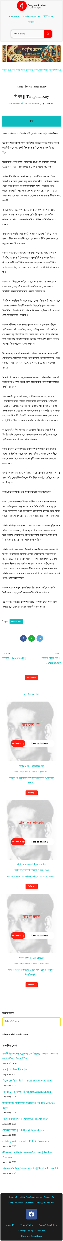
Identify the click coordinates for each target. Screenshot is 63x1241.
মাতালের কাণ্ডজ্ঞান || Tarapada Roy (31, 864)
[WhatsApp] (31, 638)
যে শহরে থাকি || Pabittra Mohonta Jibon (23, 1130)
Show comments (31, 677)
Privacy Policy (27, 1225)
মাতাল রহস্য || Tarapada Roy (31, 958)
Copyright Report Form (31, 1236)
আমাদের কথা (14, 17)
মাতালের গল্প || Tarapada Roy (31, 766)
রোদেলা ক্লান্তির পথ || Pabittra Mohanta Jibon (25, 1119)
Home (20, 87)
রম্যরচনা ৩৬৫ (16, 621)
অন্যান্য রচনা (14, 104)
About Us (10, 1225)
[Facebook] (23, 638)
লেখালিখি (31, 22)
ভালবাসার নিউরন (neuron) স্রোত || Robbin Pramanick (30, 1168)
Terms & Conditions (48, 1225)
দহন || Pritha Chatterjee (14, 1070)
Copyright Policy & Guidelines (31, 1231)
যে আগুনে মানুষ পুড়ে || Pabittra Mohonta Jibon (26, 1092)
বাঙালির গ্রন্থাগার (30, 17)
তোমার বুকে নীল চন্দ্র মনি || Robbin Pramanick (25, 1141)
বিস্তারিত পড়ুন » (30, 793)
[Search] (48, 34)
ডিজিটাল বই (48, 17)
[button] (31, 16)
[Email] (40, 638)
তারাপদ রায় (26, 104)
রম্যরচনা (35, 104)
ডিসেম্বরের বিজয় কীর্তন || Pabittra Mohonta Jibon (27, 1081)
